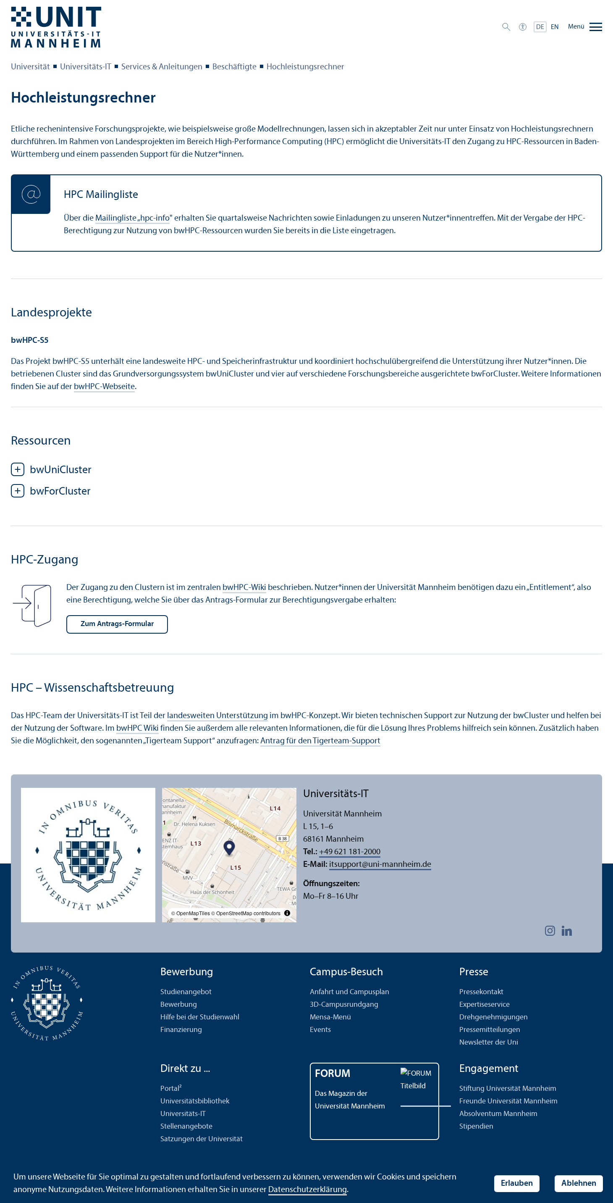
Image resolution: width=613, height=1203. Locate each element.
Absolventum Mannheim (498, 1114)
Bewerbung (178, 1005)
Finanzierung (181, 1030)
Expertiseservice (484, 1005)
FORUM (333, 1074)
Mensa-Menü (330, 1017)
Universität (30, 67)
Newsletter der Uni (488, 1043)
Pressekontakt (481, 992)
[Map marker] (229, 849)
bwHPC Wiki (137, 728)
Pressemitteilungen (489, 1030)
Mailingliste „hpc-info (132, 218)
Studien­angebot (186, 992)
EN (555, 27)
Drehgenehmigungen (493, 1017)
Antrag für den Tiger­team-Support (320, 741)
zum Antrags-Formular (117, 624)
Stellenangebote (186, 1127)
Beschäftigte (234, 67)
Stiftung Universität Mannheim (507, 1089)
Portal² (171, 1089)
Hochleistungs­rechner (305, 67)
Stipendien (476, 1127)
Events (320, 1030)
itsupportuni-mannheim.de (380, 865)
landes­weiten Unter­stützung (217, 716)
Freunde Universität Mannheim (508, 1102)
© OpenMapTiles (190, 912)
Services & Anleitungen (161, 67)
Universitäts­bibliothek (194, 1102)
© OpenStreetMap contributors (245, 912)
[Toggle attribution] (287, 913)
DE (540, 27)
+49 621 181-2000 (349, 852)
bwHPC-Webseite (104, 387)
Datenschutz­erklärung (307, 1190)
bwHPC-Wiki (244, 588)
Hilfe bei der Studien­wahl (199, 1017)
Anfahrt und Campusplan (349, 992)
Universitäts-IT (85, 67)
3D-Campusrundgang (344, 1005)
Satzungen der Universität (201, 1139)
